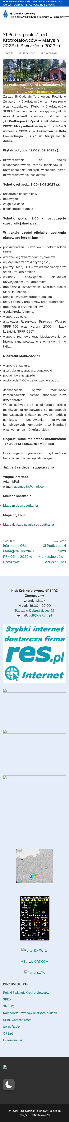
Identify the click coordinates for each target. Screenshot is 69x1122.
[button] (9, 1084)
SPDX (7, 999)
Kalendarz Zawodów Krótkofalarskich (30, 1013)
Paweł (9, 53)
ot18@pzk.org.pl (40, 615)
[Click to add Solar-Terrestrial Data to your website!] (34, 939)
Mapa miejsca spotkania (20, 506)
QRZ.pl (8, 1034)
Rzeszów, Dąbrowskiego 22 (34, 611)
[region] (34, 653)
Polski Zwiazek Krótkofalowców (26, 993)
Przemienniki (12, 1040)
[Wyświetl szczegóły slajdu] (34, 653)
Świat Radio (11, 1027)
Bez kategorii (49, 53)
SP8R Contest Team (17, 1020)
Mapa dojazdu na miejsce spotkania (28, 525)
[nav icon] (67, 15)
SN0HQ (8, 1006)
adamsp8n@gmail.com (30, 487)
